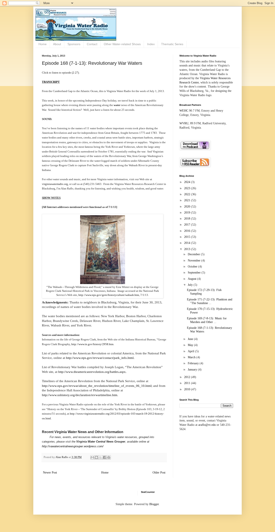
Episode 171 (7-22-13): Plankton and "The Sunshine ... (209, 301)
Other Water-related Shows (122, 44)
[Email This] (92, 457)
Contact (92, 44)
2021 (187, 200)
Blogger (154, 504)
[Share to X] (100, 457)
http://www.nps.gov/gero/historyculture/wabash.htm (108, 295)
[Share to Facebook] (104, 457)
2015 (187, 236)
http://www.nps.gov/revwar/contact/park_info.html (100, 358)
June (191, 339)
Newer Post (50, 472)
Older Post (159, 472)
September (195, 272)
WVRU (183, 123)
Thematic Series (172, 44)
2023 (187, 188)
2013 (187, 249)
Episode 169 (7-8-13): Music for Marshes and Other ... (207, 320)
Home (42, 44)
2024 (187, 182)
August (192, 278)
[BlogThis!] (96, 457)
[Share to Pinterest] (109, 457)
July (191, 284)
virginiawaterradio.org (55, 184)
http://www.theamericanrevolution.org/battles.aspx (92, 372)
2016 (187, 230)
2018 (187, 218)
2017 (187, 224)
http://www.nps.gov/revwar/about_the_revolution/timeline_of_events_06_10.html (96, 385)
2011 (187, 383)
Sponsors (73, 44)
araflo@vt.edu (207, 424)
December (194, 254)
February (194, 363)
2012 (187, 377)
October (193, 266)
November (194, 260)
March (192, 357)
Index (151, 44)
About (57, 44)
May (191, 345)
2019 (187, 212)
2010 (187, 389)
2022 (187, 194)
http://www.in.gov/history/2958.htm (92, 344)
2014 (187, 242)
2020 (187, 206)
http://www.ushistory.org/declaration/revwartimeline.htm (79, 395)
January (193, 369)
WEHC (183, 110)
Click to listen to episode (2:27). (60, 72)
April (191, 351)
